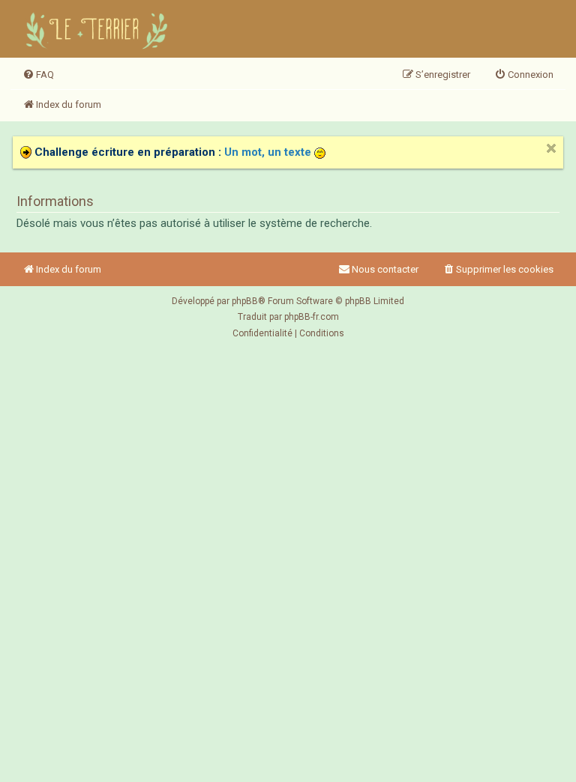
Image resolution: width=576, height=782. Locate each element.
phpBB (245, 301)
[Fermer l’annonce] (551, 148)
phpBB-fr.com (311, 317)
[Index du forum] (99, 29)
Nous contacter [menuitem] (385, 269)
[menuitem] (38, 75)
